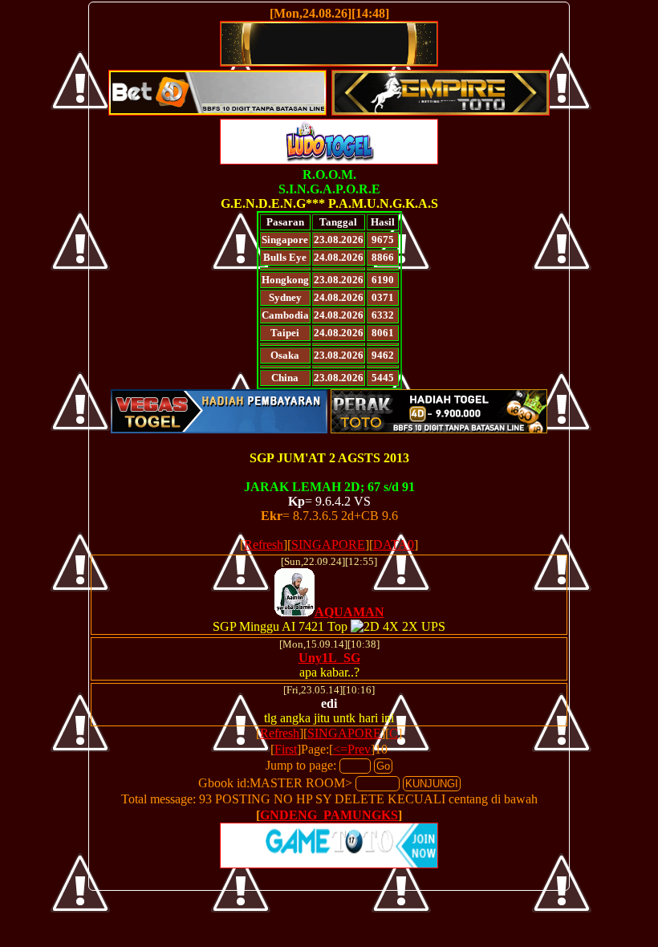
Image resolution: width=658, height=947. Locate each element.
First (285, 749)
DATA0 (393, 544)
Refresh (263, 544)
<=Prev (352, 749)
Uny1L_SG (329, 658)
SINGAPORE (328, 544)
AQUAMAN (349, 612)
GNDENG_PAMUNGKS (329, 815)
